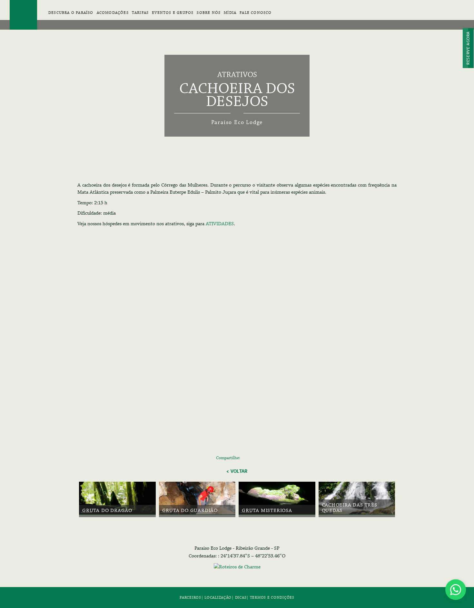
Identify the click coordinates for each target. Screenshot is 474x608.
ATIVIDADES (220, 224)
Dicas (241, 597)
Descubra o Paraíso (71, 12)
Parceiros (190, 597)
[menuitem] (113, 16)
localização (218, 597)
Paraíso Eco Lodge (23, 15)
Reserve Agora (468, 48)
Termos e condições (272, 597)
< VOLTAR (236, 471)
